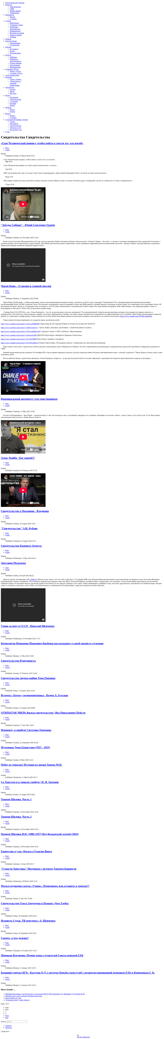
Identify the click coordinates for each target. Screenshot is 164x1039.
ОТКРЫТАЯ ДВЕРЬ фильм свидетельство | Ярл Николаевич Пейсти (43, 712)
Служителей (14, 45)
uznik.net (33, 579)
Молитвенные (15, 67)
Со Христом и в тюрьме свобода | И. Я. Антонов (30, 782)
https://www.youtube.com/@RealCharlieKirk (136, 316)
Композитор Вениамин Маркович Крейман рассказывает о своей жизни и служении (52, 643)
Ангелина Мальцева (13, 563)
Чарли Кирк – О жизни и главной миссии (26, 286)
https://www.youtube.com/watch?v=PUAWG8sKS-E (20, 343)
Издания (8, 77)
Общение (13, 57)
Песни (12, 105)
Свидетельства (11, 41)
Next (7, 1016)
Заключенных (15, 43)
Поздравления (15, 53)
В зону (12, 51)
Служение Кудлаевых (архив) (16, 120)
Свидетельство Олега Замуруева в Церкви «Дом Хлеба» (35, 903)
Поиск (3, 1022)
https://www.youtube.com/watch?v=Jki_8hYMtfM (19, 339)
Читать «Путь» (15, 71)
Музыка (8, 107)
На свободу (14, 49)
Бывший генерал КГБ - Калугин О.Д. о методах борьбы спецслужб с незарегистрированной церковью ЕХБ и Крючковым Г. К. (78, 972)
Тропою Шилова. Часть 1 (16, 799)
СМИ (12, 9)
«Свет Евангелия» (12, 75)
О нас (7, 132)
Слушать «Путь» (16, 73)
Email (7, 150)
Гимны (12, 112)
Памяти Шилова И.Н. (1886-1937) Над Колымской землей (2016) (40, 834)
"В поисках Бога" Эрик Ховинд (17, 1000)
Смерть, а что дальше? (15, 938)
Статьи (8, 21)
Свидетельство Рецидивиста (18, 660)
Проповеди (9, 15)
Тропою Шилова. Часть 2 (16, 816)
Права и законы (16, 35)
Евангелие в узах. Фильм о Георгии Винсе (26, 851)
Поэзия (12, 89)
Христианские (15, 7)
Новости (8, 5)
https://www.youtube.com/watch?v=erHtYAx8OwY (19, 328)
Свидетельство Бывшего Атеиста (21, 545)
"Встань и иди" (16, 128)
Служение (14, 101)
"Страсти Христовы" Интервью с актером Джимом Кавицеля (38, 868)
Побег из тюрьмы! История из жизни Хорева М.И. (31, 764)
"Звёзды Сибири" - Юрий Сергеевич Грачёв (28, 225)
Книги (7, 114)
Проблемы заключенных (15, 28)
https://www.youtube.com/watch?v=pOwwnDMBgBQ (20, 324)
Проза (12, 91)
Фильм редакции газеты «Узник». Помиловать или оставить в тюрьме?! (45, 886)
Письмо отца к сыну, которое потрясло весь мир (23, 996)
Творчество (9, 87)
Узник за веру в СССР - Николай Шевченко (27, 626)
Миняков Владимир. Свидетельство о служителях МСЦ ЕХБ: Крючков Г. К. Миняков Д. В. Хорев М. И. (45, 994)
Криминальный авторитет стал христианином (29, 398)
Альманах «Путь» (12, 69)
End (6, 1018)
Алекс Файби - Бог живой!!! (18, 457)
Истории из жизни (17, 33)
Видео (7, 95)
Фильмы (13, 103)
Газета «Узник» (16, 79)
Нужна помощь (16, 63)
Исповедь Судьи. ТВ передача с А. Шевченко (28, 920)
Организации (15, 65)
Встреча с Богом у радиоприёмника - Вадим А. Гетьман (34, 695)
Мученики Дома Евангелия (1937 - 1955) (25, 747)
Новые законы (15, 11)
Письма (8, 47)
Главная (21, 3)
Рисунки (13, 93)
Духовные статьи (16, 25)
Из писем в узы (16, 130)
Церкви (8, 39)
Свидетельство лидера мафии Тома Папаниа (28, 678)
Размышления (15, 31)
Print (7, 148)
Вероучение (14, 23)
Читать (12, 17)
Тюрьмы (13, 37)
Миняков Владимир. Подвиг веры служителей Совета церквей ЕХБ (42, 955)
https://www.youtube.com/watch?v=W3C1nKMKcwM (20, 331)
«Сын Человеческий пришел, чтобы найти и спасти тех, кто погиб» (42, 143)
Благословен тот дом (13, 998)
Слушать (13, 19)
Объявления (14, 13)
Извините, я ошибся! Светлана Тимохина (26, 730)
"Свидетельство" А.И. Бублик (19, 528)
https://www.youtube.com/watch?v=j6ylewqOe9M (19, 335)
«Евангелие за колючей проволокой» (15, 83)
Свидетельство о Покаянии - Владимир (25, 511)
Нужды (8, 55)
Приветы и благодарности (15, 60)
